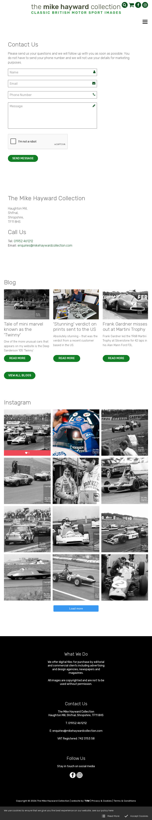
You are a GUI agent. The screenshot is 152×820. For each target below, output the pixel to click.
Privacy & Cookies (101, 800)
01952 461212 (23, 241)
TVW (87, 800)
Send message (23, 158)
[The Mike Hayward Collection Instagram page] (145, 5)
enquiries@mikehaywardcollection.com (45, 245)
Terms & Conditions (125, 800)
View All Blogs (19, 375)
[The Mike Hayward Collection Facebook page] (138, 5)
